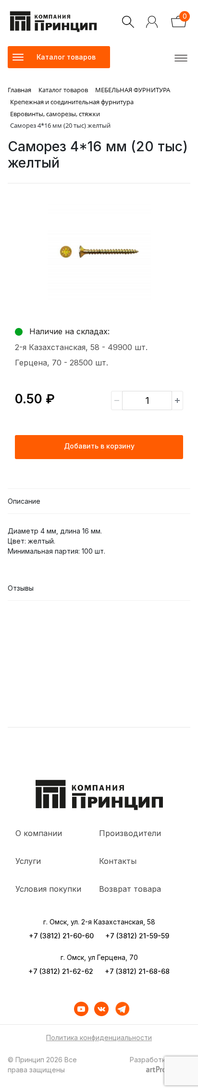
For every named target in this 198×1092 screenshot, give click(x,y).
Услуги (28, 861)
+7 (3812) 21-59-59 (137, 936)
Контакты (117, 861)
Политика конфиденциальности (99, 1037)
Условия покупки (48, 889)
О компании (38, 833)
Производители (130, 833)
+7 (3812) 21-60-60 (61, 936)
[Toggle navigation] (179, 57)
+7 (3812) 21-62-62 (60, 971)
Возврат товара (130, 889)
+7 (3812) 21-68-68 (137, 971)
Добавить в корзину (99, 446)
